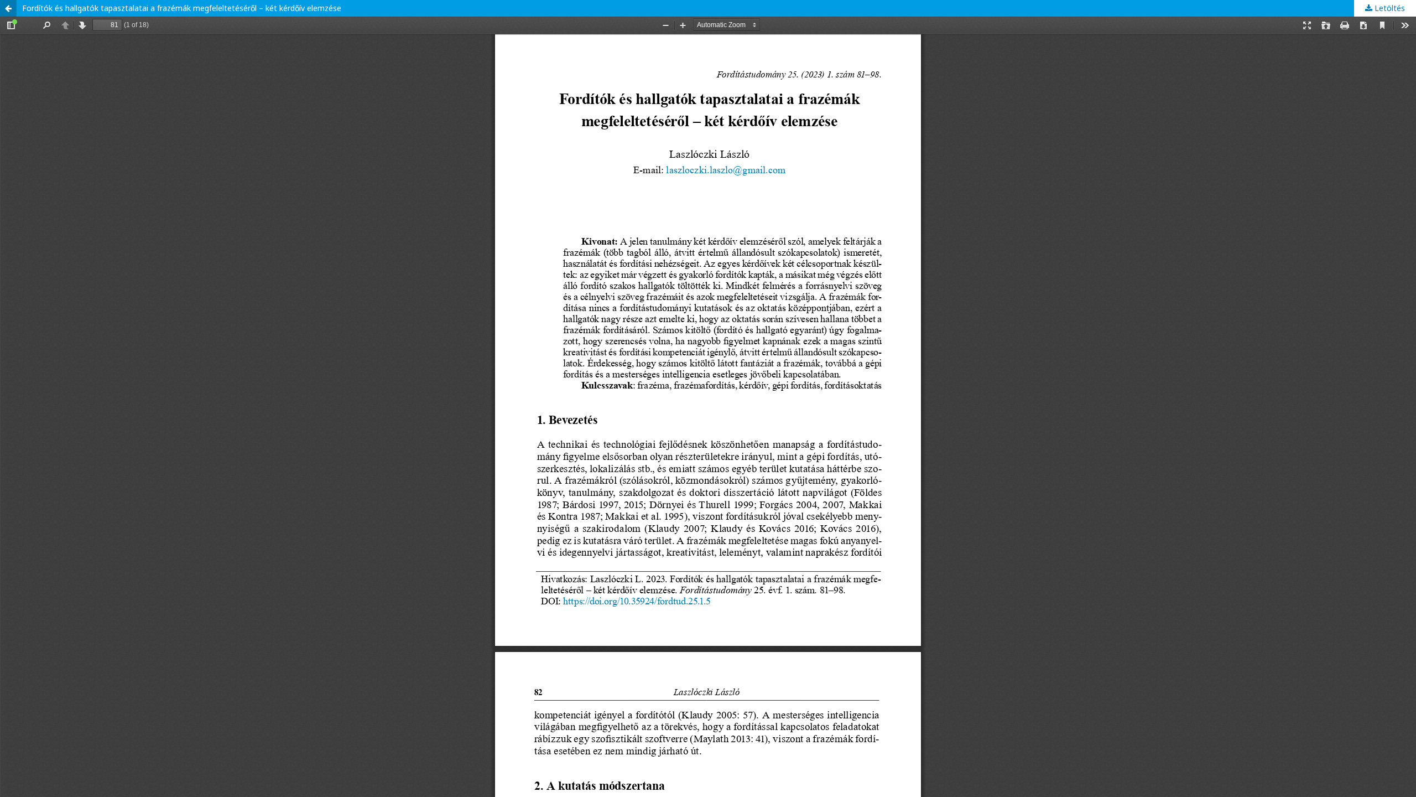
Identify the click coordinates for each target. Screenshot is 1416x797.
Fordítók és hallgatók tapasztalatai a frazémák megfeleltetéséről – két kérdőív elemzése (181, 8)
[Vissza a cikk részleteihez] (8, 8)
